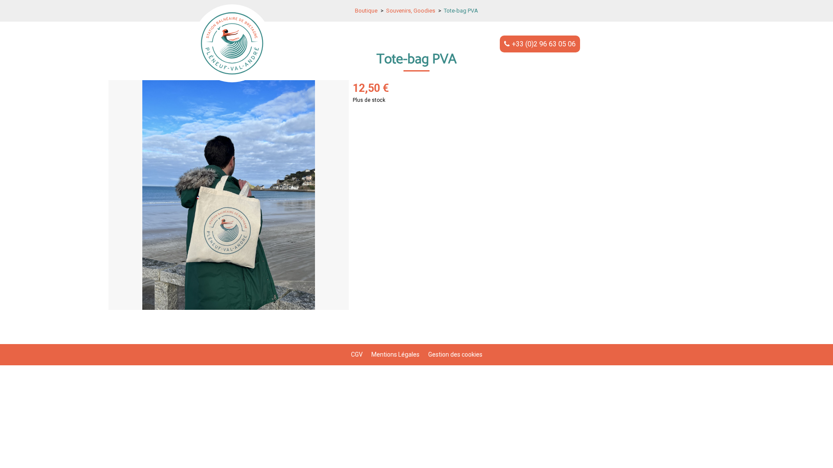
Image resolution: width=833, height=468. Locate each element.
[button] (630, 43)
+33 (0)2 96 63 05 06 (544, 44)
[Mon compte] (601, 43)
